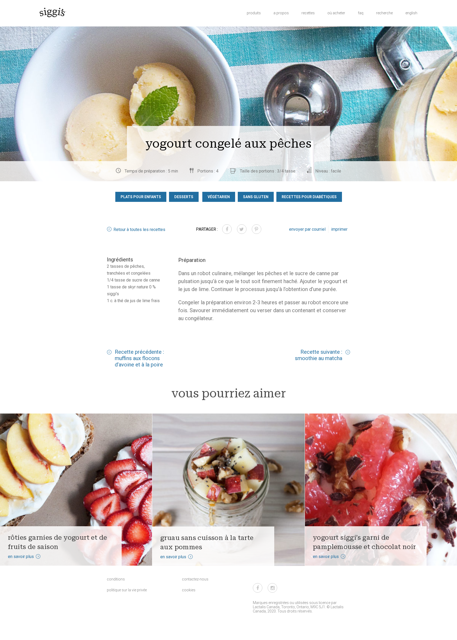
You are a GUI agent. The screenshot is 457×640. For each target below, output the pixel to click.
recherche (384, 13)
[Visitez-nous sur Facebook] (257, 588)
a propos (281, 13)
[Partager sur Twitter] (241, 229)
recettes (308, 13)
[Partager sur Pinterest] (256, 229)
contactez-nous (195, 579)
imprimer (339, 229)
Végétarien (219, 197)
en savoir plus (21, 556)
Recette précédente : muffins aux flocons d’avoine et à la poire (139, 358)
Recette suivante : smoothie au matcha (318, 355)
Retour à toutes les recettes (139, 229)
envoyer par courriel (307, 229)
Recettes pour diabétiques (309, 197)
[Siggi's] (52, 12)
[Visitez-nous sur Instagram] (272, 588)
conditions (116, 579)
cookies (188, 590)
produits (254, 13)
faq (360, 13)
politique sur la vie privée (127, 590)
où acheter (336, 13)
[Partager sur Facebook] (227, 229)
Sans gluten (255, 197)
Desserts (183, 197)
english (411, 13)
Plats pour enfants (141, 197)
